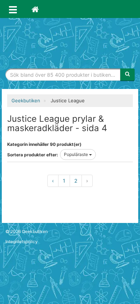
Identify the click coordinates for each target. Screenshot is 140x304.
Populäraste (76, 154)
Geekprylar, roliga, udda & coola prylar (70, 41)
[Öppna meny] (12, 9)
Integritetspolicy (21, 241)
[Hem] (35, 9)
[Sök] (127, 74)
